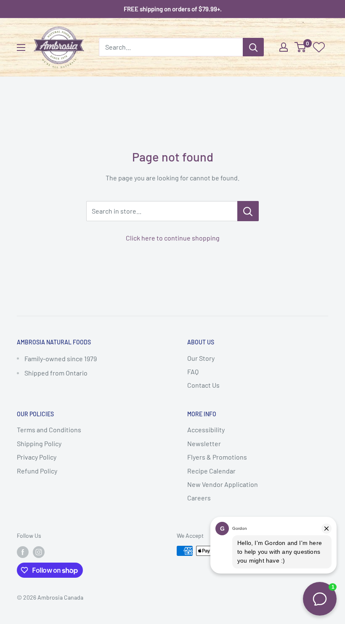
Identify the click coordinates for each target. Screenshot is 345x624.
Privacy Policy (36, 457)
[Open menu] (21, 47)
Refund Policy (37, 471)
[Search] (253, 47)
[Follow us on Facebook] (23, 552)
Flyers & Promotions (217, 457)
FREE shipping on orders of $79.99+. (173, 9)
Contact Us (203, 385)
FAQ (193, 371)
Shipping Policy (39, 443)
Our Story (201, 358)
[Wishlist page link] (319, 47)
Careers (199, 498)
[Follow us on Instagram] (39, 552)
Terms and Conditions (49, 430)
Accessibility (206, 430)
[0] (300, 47)
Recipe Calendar (211, 471)
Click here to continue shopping (173, 238)
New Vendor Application (222, 484)
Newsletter (204, 443)
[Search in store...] (248, 211)
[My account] (283, 47)
